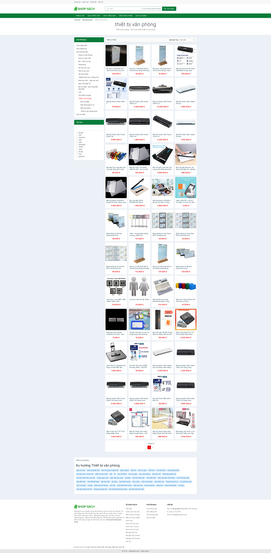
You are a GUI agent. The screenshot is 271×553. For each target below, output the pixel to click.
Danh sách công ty (132, 526)
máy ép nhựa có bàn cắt (85, 474)
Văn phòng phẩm (125, 16)
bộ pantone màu (185, 482)
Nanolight (82, 144)
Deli (80, 135)
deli (111, 474)
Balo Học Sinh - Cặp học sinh (88, 80)
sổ (115, 474)
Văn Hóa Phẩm (83, 74)
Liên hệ (100, 2)
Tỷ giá (87, 547)
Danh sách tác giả (132, 523)
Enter (80, 149)
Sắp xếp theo (173, 40)
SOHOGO (82, 137)
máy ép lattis (161, 470)
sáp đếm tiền (81, 482)
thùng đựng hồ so (172, 482)
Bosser (81, 133)
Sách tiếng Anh (81, 49)
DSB (80, 142)
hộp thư (133, 470)
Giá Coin (121, 547)
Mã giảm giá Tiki (131, 532)
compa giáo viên (102, 478)
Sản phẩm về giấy (84, 95)
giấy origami (124, 470)
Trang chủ (77, 2)
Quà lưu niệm (141, 16)
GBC (80, 140)
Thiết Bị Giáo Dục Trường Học (88, 77)
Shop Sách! (145, 551)
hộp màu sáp (138, 485)
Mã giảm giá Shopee (133, 538)
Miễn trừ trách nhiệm (133, 517)
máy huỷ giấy (81, 485)
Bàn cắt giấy (85, 102)
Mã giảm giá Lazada (133, 535)
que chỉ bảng (122, 474)
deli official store (124, 482)
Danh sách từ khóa (132, 529)
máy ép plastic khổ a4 (84, 489)
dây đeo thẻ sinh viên (136, 489)
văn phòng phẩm (173, 470)
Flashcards (82, 64)
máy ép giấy (133, 474)
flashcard (160, 485)
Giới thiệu (93, 2)
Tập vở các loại (83, 71)
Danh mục (85, 2)
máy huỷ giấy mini (93, 470)
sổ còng (114, 482)
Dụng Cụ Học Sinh (84, 58)
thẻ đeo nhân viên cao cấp (86, 478)
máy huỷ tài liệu (147, 482)
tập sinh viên (105, 482)
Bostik (81, 152)
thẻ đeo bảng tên (138, 478)
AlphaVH (82, 156)
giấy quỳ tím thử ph (101, 485)
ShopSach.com (134, 551)
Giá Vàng (108, 547)
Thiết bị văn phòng (84, 98)
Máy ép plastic (86, 108)
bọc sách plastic (144, 474)
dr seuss (181, 485)
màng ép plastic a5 (100, 489)
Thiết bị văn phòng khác (89, 111)
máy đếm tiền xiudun (124, 485)
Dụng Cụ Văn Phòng (85, 55)
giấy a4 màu (81, 470)
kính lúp (112, 485)
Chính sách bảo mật (133, 512)
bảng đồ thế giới (170, 485)
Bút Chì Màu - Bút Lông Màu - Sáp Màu (88, 88)
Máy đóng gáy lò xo (87, 105)
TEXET (81, 147)
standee (128, 478)
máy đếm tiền (151, 478)
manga (90, 485)
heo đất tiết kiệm (93, 482)
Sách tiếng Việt (81, 45)
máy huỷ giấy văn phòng (166, 478)
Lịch (79, 92)
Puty (80, 154)
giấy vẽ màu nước (101, 474)
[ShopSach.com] (84, 8)
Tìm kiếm (170, 9)
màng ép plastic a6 (169, 474)
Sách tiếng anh (109, 16)
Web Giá (115, 547)
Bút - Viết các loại (84, 61)
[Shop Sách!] (84, 506)
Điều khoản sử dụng (133, 514)
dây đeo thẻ (156, 474)
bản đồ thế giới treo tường (118, 489)
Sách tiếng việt (94, 16)
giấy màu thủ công (116, 478)
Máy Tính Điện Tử (84, 83)
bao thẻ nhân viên (183, 478)
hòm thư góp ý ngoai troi (109, 470)
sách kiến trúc (159, 482)
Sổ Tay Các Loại (84, 68)
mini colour (136, 482)
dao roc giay (142, 470)
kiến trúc (152, 470)
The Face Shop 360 (97, 547)
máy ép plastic (149, 485)
